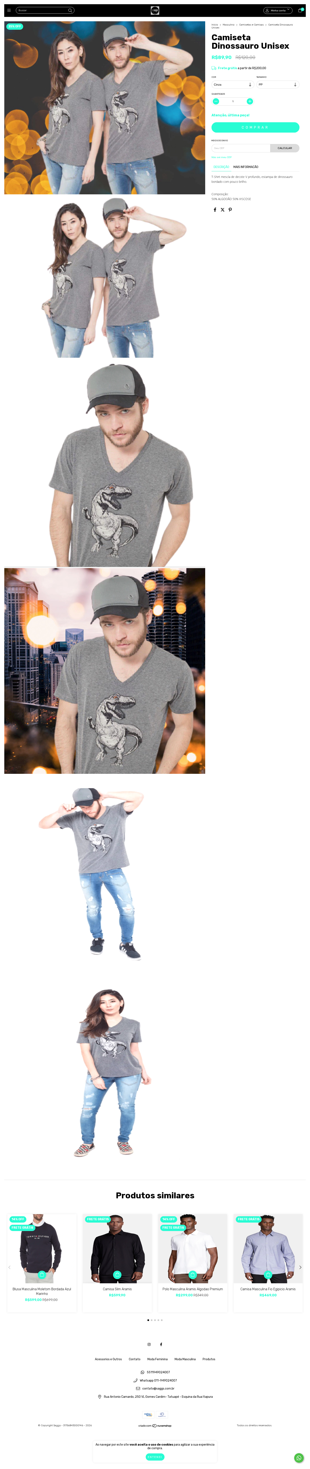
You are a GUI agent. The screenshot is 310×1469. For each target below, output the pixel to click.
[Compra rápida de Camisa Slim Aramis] (117, 1275)
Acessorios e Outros (108, 1359)
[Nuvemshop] (155, 1426)
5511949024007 (158, 1372)
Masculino (229, 24)
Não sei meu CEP (222, 157)
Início (215, 24)
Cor (214, 77)
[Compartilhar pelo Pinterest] (230, 210)
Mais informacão (245, 167)
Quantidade (218, 94)
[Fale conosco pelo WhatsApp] (299, 1458)
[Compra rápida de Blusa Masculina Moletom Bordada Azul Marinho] (42, 1275)
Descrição (221, 167)
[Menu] (10, 10)
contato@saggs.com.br (158, 1389)
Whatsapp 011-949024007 (158, 1380)
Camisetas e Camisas (251, 24)
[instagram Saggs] (149, 1344)
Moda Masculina (185, 1359)
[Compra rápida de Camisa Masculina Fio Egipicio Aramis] (268, 1275)
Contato (134, 1359)
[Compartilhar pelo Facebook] (215, 210)
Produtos (209, 1359)
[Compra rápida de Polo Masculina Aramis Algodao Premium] (193, 1275)
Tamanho (262, 77)
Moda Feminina (157, 1359)
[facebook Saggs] (161, 1344)
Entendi (155, 1457)
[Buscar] (70, 10)
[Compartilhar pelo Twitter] (222, 210)
